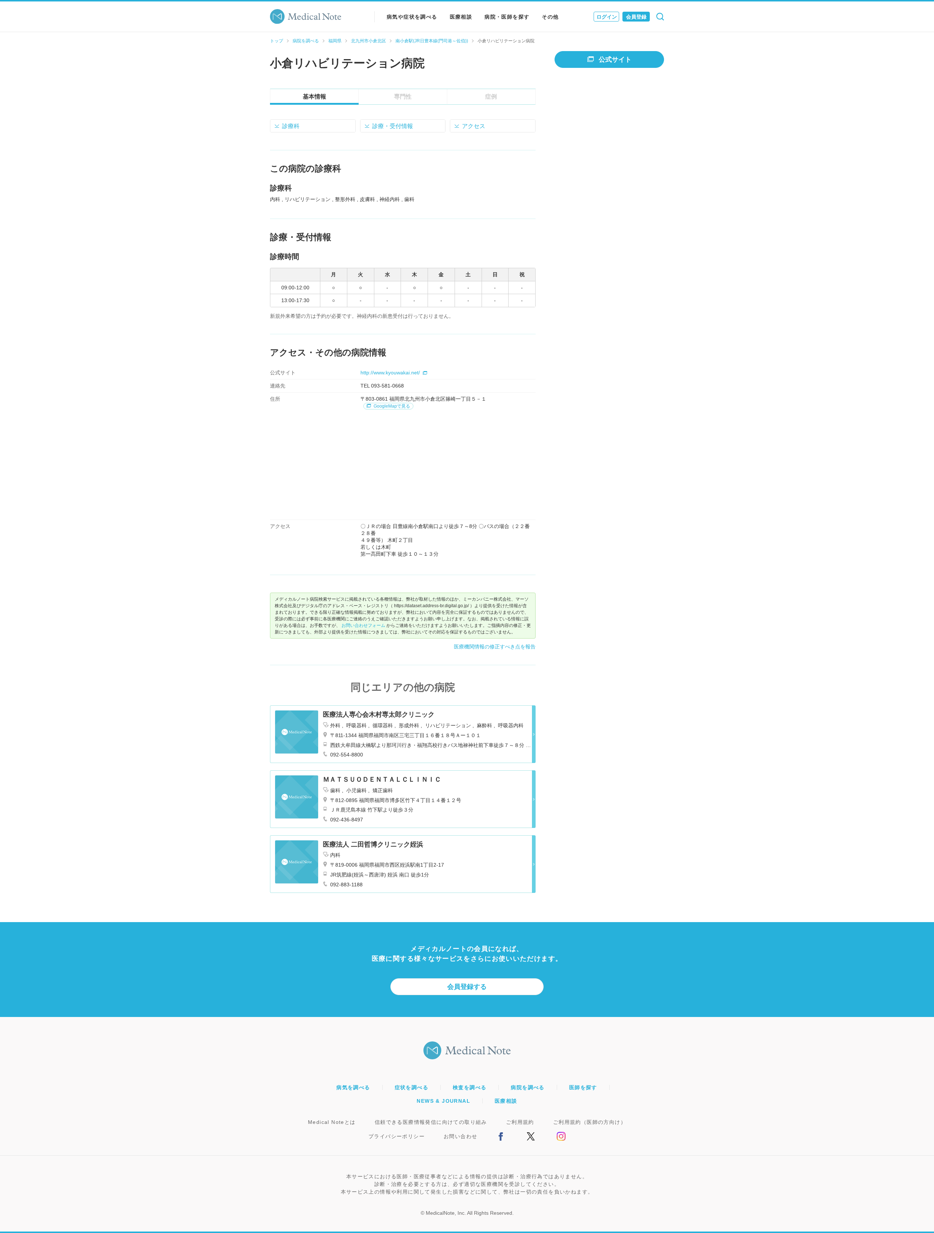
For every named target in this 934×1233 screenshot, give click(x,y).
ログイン (607, 17)
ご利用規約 (520, 1122)
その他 (550, 17)
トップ (276, 40)
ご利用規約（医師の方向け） (589, 1122)
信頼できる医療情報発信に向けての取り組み (431, 1122)
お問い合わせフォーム (363, 625)
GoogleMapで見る (391, 406)
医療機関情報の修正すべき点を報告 (495, 647)
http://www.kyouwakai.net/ (390, 372)
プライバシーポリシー (396, 1136)
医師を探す (583, 1087)
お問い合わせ (460, 1136)
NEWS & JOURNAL (443, 1100)
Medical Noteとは (332, 1122)
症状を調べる (411, 1087)
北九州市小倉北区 (368, 40)
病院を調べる (306, 40)
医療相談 (461, 17)
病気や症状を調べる (412, 17)
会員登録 (636, 17)
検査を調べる (469, 1087)
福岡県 (334, 40)
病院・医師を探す (507, 17)
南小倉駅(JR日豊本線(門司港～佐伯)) (431, 40)
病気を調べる (353, 1087)
